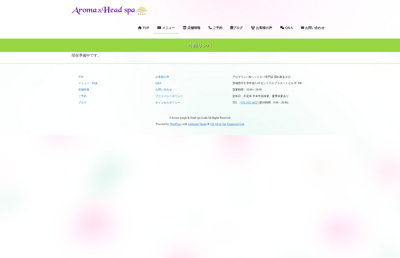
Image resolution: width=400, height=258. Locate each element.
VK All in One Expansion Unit (227, 124)
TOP (81, 77)
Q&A (158, 83)
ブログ (82, 102)
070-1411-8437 (249, 102)
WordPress (176, 124)
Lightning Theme (197, 124)
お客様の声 (162, 77)
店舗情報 (83, 89)
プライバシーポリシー (169, 96)
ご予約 (82, 96)
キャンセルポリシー (167, 102)
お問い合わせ (163, 89)
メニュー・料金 (88, 83)
